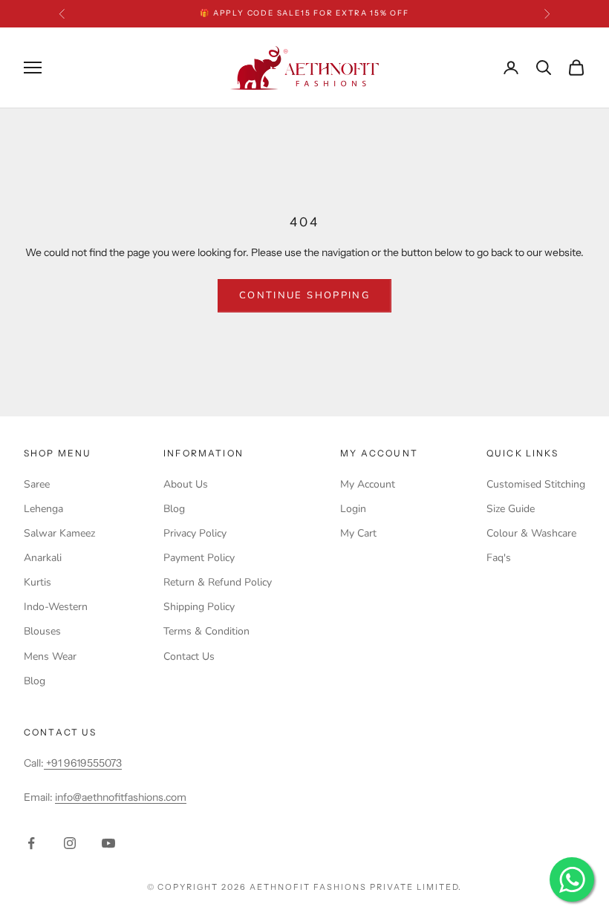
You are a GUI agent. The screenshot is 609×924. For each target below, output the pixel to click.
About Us (185, 484)
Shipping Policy (199, 607)
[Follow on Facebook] (31, 843)
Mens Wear (50, 656)
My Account (367, 484)
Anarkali (43, 558)
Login (353, 509)
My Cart (358, 533)
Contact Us (189, 656)
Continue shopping (304, 295)
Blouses (42, 631)
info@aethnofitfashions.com (120, 797)
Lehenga (43, 509)
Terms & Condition (206, 631)
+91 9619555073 (83, 763)
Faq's (498, 558)
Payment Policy (199, 558)
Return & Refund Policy (217, 582)
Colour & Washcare (531, 533)
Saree (37, 484)
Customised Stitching (535, 484)
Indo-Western (56, 607)
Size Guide (510, 509)
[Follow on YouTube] (108, 843)
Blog (34, 681)
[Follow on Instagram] (69, 843)
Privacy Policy (195, 533)
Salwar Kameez (59, 533)
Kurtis (37, 582)
